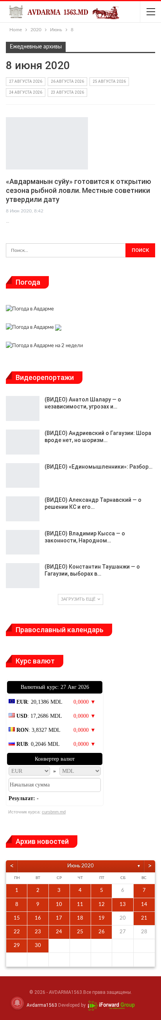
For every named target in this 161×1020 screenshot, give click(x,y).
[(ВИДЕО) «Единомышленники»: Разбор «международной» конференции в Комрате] (22, 475)
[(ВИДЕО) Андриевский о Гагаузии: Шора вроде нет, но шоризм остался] (22, 442)
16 (38, 918)
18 (80, 918)
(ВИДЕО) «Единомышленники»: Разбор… (98, 467)
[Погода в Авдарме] (30, 309)
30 (38, 945)
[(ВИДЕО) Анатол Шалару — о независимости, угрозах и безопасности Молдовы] (22, 408)
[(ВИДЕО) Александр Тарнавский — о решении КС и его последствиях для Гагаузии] (22, 508)
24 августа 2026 (25, 92)
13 (123, 904)
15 (17, 918)
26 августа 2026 (67, 81)
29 (17, 945)
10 (59, 904)
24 (59, 931)
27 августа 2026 (25, 81)
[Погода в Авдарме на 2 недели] (44, 347)
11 (80, 904)
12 (101, 904)
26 (101, 931)
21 (144, 918)
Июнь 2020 (80, 865)
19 (101, 918)
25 (80, 931)
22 (17, 931)
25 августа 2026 (109, 81)
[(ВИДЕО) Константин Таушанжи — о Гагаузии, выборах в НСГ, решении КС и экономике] (22, 575)
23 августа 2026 (67, 92)
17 (59, 918)
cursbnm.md (54, 812)
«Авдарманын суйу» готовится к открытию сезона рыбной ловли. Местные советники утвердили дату (78, 190)
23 (38, 931)
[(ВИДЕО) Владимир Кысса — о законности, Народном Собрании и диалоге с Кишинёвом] (22, 542)
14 (144, 904)
